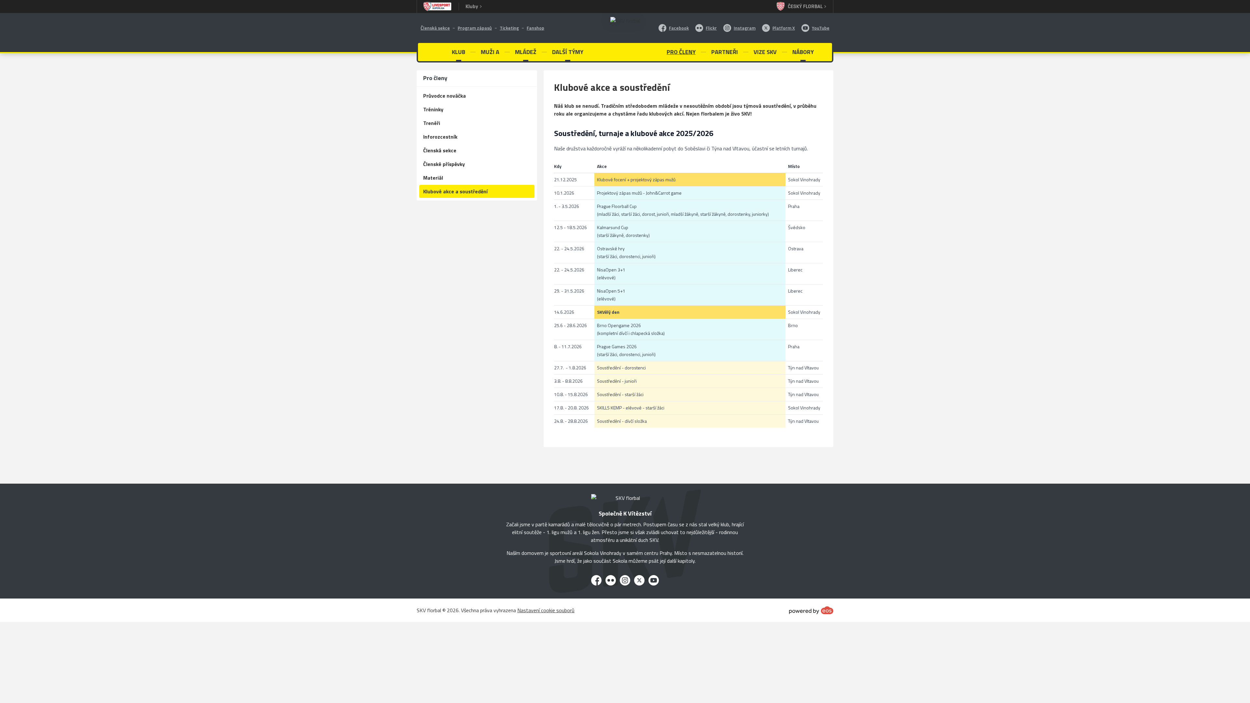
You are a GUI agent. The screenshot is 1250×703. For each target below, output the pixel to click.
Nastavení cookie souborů (546, 610)
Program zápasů (475, 27)
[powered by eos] (811, 610)
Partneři (724, 52)
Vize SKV (765, 52)
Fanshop (535, 27)
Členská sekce (435, 27)
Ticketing (509, 27)
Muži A (490, 52)
